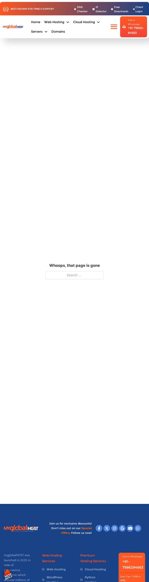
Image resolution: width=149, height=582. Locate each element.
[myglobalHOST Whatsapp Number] (137, 528)
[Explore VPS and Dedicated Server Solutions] (46, 31)
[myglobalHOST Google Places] (122, 528)
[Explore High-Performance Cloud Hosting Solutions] (98, 22)
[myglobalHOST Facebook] (99, 528)
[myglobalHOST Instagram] (114, 528)
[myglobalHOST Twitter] (106, 528)
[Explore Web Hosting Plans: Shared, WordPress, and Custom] (67, 22)
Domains (58, 31)
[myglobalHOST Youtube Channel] (130, 528)
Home (35, 22)
